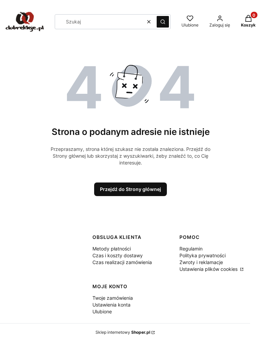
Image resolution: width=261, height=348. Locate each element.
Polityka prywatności (202, 255)
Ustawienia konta (111, 305)
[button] (163, 22)
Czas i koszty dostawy (117, 255)
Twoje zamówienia (112, 298)
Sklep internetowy (122, 332)
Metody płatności (111, 248)
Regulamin (191, 248)
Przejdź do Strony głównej (130, 189)
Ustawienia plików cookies (209, 269)
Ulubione (102, 311)
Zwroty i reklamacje (201, 262)
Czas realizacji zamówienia (122, 262)
